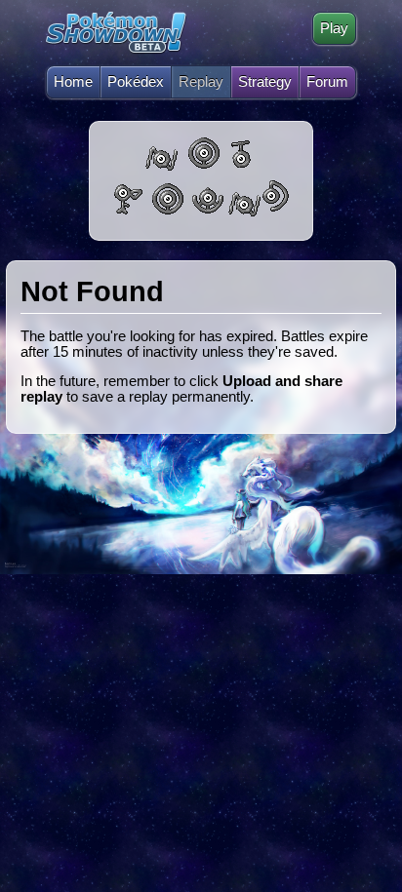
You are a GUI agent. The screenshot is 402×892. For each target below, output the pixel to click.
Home (73, 82)
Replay (201, 82)
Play (334, 28)
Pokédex (135, 82)
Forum (327, 82)
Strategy (265, 82)
